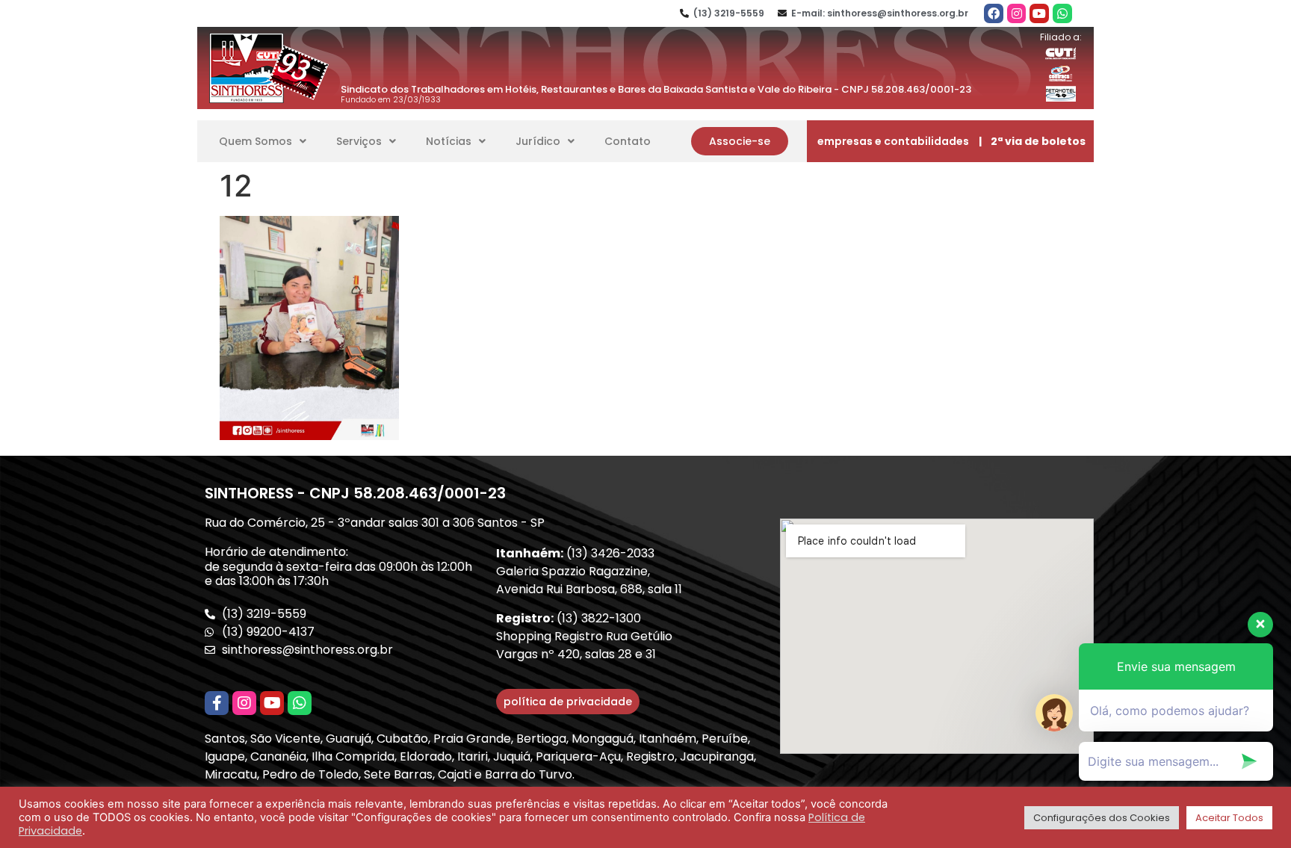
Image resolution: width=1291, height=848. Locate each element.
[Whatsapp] (1062, 13)
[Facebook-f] (217, 703)
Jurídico (538, 141)
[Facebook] (993, 13)
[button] (739, 141)
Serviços (359, 141)
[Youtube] (1039, 13)
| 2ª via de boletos (1032, 141)
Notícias (448, 141)
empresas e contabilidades (893, 141)
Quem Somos (255, 141)
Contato (627, 141)
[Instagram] (1017, 13)
